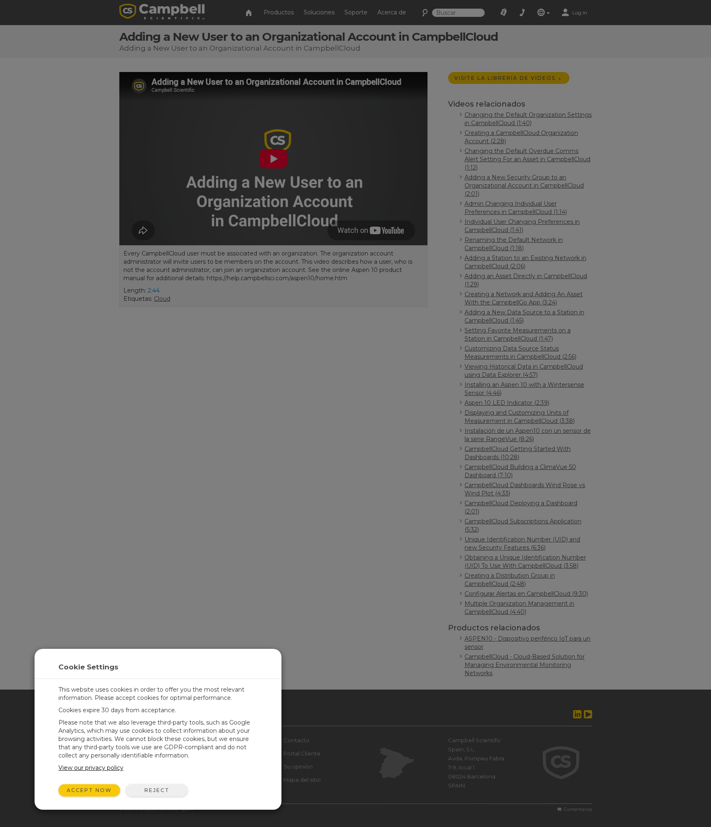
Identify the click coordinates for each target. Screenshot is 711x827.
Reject (157, 790)
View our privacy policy (90, 767)
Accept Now (89, 790)
